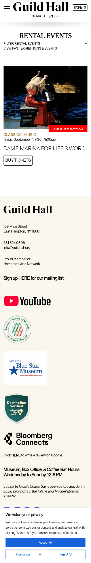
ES (57, 16)
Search (38, 16)
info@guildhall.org (17, 248)
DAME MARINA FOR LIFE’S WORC (44, 148)
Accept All (45, 542)
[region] (45, 535)
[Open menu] (7, 7)
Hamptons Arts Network (22, 264)
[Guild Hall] (40, 10)
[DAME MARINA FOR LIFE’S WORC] (45, 98)
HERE (24, 278)
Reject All (65, 554)
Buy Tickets (18, 160)
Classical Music (20, 134)
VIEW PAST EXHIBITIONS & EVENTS (30, 48)
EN (51, 16)
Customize (23, 554)
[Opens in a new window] (27, 313)
